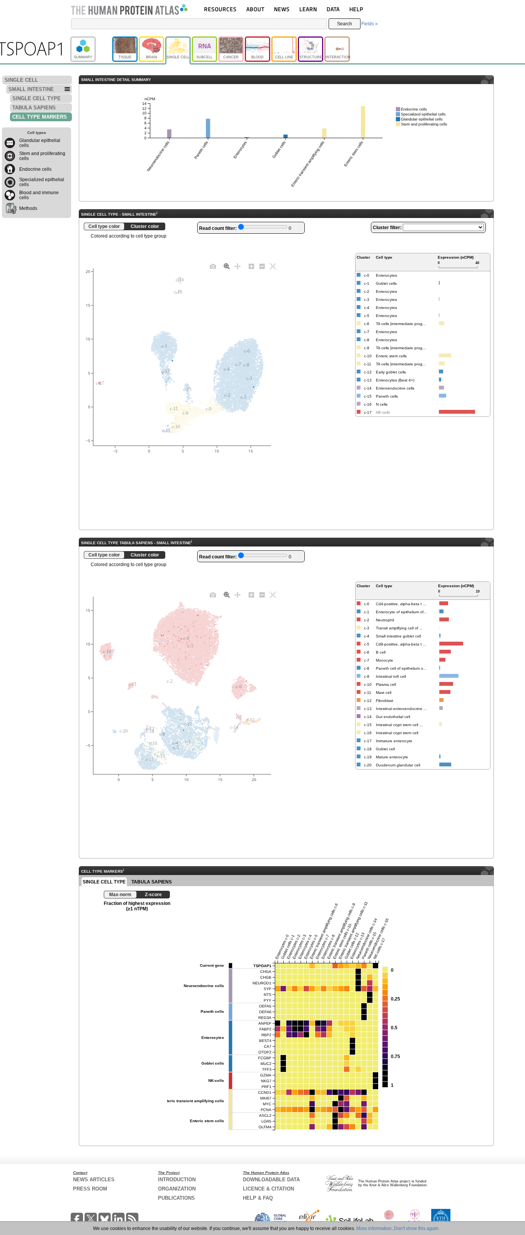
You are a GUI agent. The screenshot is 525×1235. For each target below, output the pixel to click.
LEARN (308, 9)
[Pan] (237, 266)
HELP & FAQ (258, 1198)
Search (344, 23)
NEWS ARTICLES (94, 1179)
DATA (333, 9)
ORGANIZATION (177, 1189)
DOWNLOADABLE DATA (271, 1179)
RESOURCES (220, 9)
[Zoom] (226, 266)
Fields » (369, 23)
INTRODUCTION (177, 1179)
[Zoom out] (262, 266)
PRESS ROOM (90, 1189)
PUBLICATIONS (176, 1198)
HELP (356, 9)
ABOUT (255, 9)
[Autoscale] (272, 266)
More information (374, 1228)
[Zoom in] (251, 266)
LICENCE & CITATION (268, 1189)
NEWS (282, 9)
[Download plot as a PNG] (213, 266)
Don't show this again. (417, 1228)
